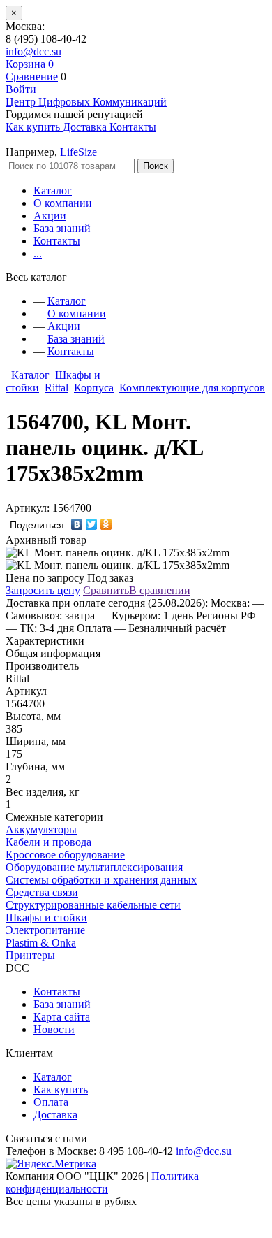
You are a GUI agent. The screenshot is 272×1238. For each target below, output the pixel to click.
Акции (49, 216)
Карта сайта (61, 1017)
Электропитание (45, 930)
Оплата (50, 1102)
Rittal (56, 388)
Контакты (56, 241)
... (37, 253)
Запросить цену (43, 590)
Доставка (55, 1115)
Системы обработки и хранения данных (101, 880)
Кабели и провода (48, 842)
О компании (62, 203)
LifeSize (78, 152)
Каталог (52, 190)
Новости (54, 1029)
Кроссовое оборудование (65, 855)
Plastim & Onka (41, 943)
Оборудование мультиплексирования (94, 867)
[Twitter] (91, 524)
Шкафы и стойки (46, 917)
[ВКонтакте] (77, 524)
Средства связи (42, 892)
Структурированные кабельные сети (93, 905)
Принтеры (30, 955)
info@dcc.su (33, 51)
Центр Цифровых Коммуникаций (86, 102)
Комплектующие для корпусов (192, 388)
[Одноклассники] (106, 524)
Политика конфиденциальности (102, 1182)
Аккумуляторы (41, 829)
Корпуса (94, 388)
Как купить (60, 1089)
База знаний (62, 228)
